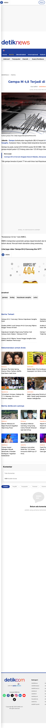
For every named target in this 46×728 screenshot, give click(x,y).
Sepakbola (34, 699)
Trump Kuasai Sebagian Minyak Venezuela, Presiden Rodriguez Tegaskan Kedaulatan (8, 451)
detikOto (34, 701)
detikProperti (35, 704)
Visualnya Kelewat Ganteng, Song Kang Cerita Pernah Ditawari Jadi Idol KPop (29, 427)
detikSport (34, 696)
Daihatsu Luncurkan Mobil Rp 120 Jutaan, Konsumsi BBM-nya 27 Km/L (29, 450)
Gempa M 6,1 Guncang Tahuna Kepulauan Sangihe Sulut (19, 320)
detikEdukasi (35, 685)
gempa (4, 297)
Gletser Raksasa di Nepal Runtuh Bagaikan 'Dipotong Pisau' (9, 426)
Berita (11, 54)
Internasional (33, 54)
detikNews (5, 75)
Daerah (25, 59)
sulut (35, 297)
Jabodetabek (21, 54)
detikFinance (35, 688)
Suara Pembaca (38, 59)
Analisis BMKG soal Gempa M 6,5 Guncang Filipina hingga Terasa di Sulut (18, 326)
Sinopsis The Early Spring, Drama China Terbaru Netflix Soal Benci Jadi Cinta (11, 371)
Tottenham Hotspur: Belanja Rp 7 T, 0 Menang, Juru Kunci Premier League (12, 396)
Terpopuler (16, 59)
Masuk (42, 2)
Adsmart (6, 59)
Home (4, 54)
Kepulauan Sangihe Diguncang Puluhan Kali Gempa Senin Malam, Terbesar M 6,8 (16, 333)
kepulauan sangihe (24, 297)
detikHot (34, 693)
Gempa (12, 140)
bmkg (12, 297)
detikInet (34, 691)
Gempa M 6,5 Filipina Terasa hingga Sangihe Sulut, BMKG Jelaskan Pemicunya (18, 339)
